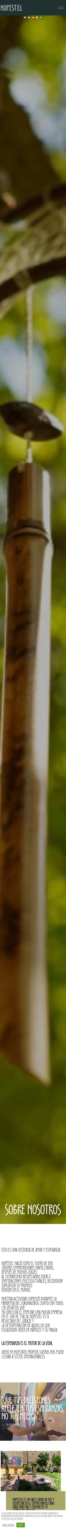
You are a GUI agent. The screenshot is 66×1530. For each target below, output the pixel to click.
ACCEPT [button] (21, 1525)
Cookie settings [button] (8, 1525)
